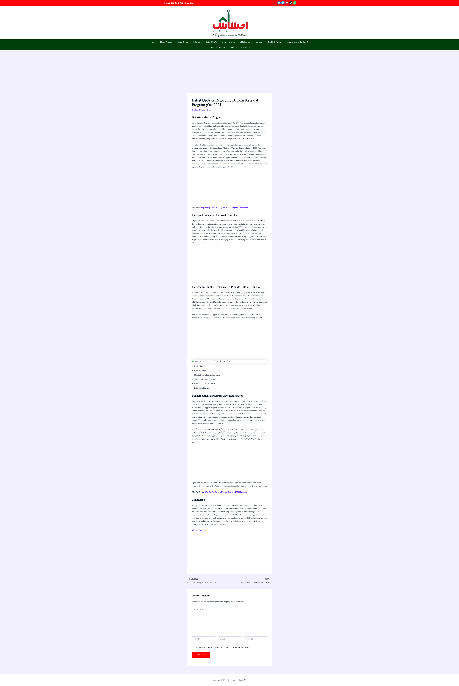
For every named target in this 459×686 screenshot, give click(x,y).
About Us (233, 47)
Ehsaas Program (166, 42)
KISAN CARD (211, 42)
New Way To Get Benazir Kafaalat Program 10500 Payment (224, 492)
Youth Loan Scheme (217, 47)
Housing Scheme (228, 42)
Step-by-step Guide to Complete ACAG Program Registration (224, 207)
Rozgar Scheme (183, 42)
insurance (259, 42)
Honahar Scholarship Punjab (297, 42)
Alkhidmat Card (245, 42)
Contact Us (245, 47)
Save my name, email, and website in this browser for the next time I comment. (222, 647)
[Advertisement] (229, 75)
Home (153, 42)
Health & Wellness (275, 42)
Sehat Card (197, 42)
